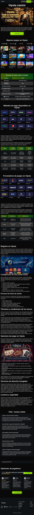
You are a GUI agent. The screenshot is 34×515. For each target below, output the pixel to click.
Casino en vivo (12, 43)
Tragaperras (29, 43)
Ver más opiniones (17, 492)
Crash (20, 43)
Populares (4, 43)
